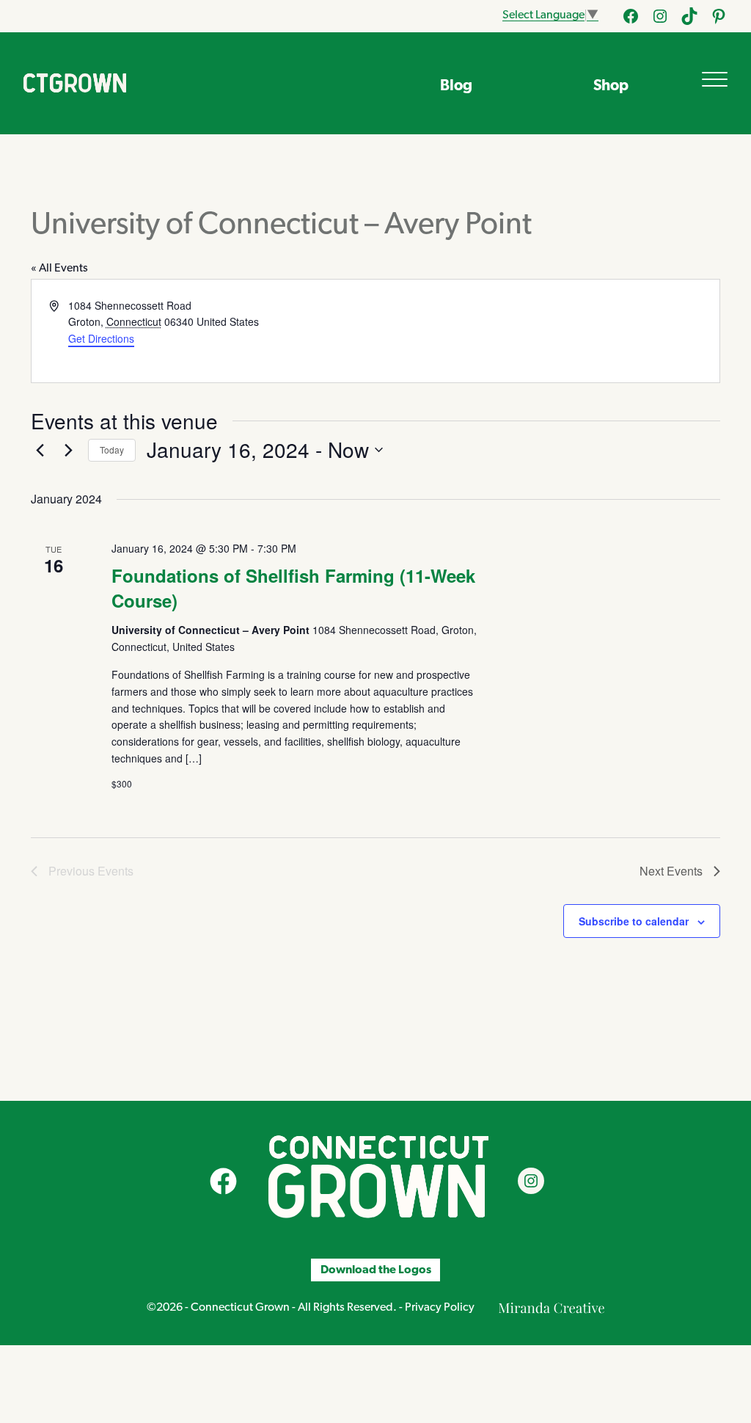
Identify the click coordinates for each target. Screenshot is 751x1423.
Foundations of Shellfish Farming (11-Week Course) (293, 588)
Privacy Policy (440, 1308)
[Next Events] (68, 450)
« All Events (59, 268)
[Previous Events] (39, 450)
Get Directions (101, 338)
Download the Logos (375, 1270)
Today (112, 449)
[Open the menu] (715, 79)
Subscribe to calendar (634, 921)
